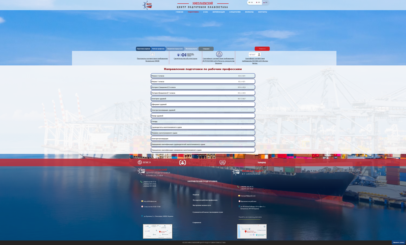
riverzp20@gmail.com (248, 196)
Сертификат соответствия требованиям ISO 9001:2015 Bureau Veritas (255, 60)
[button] (398, 242)
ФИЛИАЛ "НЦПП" (252, 170)
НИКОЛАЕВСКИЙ (156, 169)
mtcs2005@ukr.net (150, 201)
